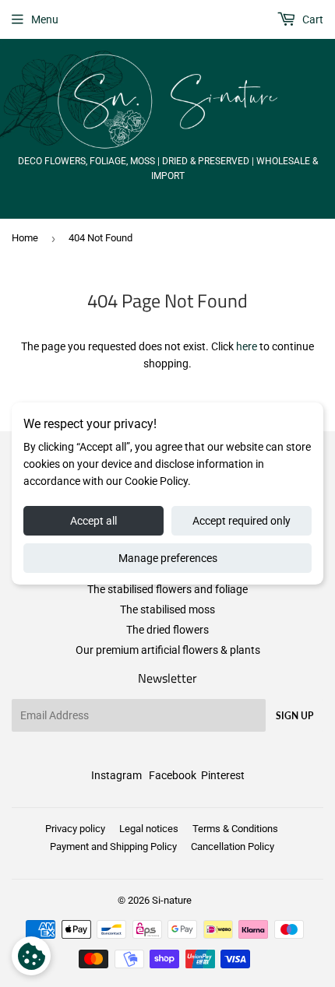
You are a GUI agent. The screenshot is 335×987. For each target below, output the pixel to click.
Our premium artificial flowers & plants (168, 650)
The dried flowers (167, 629)
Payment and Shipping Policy (113, 846)
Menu (44, 19)
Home (25, 238)
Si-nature (172, 900)
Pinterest (223, 775)
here (246, 346)
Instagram (116, 775)
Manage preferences (167, 558)
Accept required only (241, 521)
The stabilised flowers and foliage (167, 589)
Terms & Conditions (235, 828)
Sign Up (294, 716)
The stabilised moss (167, 609)
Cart (311, 19)
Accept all (93, 521)
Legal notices (148, 828)
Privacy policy (75, 828)
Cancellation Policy (232, 846)
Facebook (172, 775)
